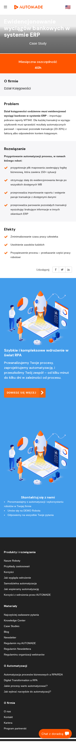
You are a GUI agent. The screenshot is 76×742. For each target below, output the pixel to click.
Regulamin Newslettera (17, 648)
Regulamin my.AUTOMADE (20, 643)
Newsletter (10, 637)
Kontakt (8, 717)
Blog (6, 631)
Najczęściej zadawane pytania (21, 614)
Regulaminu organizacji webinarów (24, 654)
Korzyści (9, 572)
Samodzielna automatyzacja (20, 583)
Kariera (8, 722)
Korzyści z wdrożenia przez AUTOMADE (27, 594)
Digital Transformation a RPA (20, 680)
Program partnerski (15, 728)
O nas (7, 711)
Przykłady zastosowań (17, 566)
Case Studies (11, 626)
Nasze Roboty (12, 560)
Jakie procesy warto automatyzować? (26, 685)
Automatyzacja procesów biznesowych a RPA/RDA (33, 674)
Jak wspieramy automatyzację (21, 589)
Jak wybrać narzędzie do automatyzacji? (27, 691)
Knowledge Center (14, 620)
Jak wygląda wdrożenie (17, 577)
